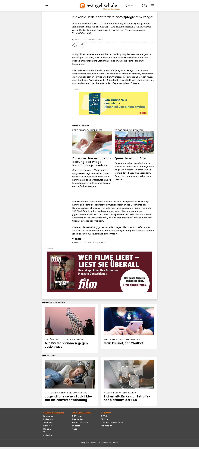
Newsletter (77, 419)
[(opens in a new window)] (113, 103)
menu (46, 5)
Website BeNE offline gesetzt (120, 393)
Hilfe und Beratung (96, 39)
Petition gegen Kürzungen (87, 130)
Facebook (48, 416)
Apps (74, 429)
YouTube (47, 422)
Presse (93, 443)
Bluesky (47, 429)
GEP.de (104, 416)
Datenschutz (103, 443)
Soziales (104, 242)
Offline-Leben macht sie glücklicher (66, 393)
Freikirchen (106, 426)
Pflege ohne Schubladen (129, 130)
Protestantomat (80, 422)
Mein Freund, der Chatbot (123, 343)
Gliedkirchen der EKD (112, 422)
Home (74, 45)
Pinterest (47, 426)
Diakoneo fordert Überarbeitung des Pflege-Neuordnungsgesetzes (91, 162)
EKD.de (104, 419)
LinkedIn (47, 435)
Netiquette (85, 443)
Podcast (76, 426)
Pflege (95, 242)
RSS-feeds (77, 416)
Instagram (48, 419)
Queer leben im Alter (131, 158)
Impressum (114, 443)
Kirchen (88, 242)
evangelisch (77, 242)
